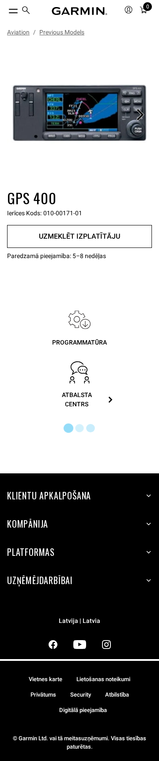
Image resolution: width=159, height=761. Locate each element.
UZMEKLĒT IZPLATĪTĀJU (79, 236)
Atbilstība (117, 694)
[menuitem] (26, 11)
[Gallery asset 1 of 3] (79, 114)
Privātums (43, 694)
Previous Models (61, 32)
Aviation (18, 32)
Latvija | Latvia (79, 621)
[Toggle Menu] (5, 9)
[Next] (140, 115)
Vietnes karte (45, 679)
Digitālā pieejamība (83, 710)
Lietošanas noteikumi (103, 679)
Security (80, 694)
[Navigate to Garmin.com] (79, 11)
